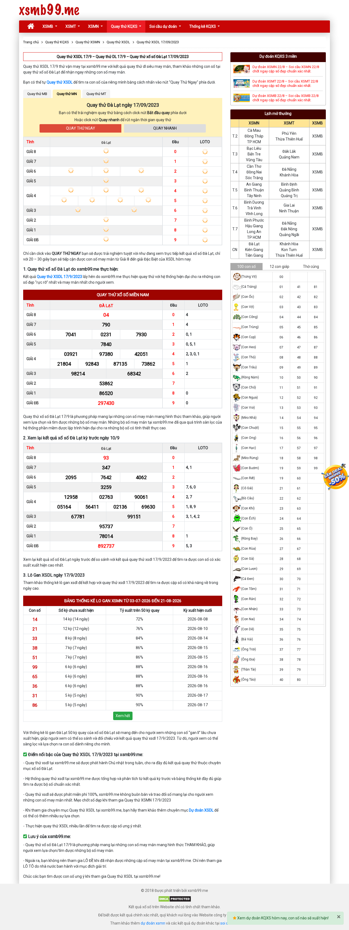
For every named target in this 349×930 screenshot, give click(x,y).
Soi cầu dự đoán (163, 26)
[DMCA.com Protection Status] (174, 899)
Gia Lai (289, 205)
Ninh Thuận (289, 211)
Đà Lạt (106, 305)
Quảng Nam (289, 157)
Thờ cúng (311, 266)
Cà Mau (254, 130)
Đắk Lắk (289, 151)
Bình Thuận (254, 190)
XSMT (71, 26)
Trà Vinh (254, 208)
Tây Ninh (254, 196)
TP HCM (254, 142)
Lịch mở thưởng (278, 113)
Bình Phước (254, 220)
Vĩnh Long (254, 214)
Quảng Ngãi (289, 235)
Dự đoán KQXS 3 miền (278, 56)
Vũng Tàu (254, 160)
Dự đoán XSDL (201, 810)
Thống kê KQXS (203, 26)
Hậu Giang (254, 226)
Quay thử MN (67, 94)
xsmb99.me (49, 10)
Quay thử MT (96, 94)
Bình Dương (254, 202)
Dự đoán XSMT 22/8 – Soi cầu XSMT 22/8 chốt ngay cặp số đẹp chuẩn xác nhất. (285, 83)
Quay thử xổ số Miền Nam (123, 294)
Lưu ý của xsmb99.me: (49, 836)
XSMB (48, 26)
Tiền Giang (254, 255)
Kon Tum (289, 249)
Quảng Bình (289, 190)
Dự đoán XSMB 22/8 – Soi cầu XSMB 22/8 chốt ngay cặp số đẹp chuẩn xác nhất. (285, 98)
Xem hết (123, 716)
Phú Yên (289, 133)
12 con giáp (279, 266)
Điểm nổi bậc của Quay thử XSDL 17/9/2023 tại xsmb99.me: (85, 754)
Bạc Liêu (254, 148)
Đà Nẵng (289, 169)
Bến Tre (254, 154)
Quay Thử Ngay (80, 128)
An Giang (254, 184)
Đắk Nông (289, 229)
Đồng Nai (254, 172)
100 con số (246, 266)
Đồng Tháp (254, 136)
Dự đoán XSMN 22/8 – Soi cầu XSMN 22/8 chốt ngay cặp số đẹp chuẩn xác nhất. (285, 69)
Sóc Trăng (254, 178)
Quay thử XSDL (60, 82)
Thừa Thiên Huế (289, 139)
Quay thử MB (37, 94)
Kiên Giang (254, 249)
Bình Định (289, 184)
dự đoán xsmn (153, 923)
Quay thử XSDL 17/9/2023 (59, 276)
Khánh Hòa (289, 175)
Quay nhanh (165, 128)
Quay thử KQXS (124, 26)
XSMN (94, 26)
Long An (254, 232)
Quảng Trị (289, 196)
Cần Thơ (254, 166)
